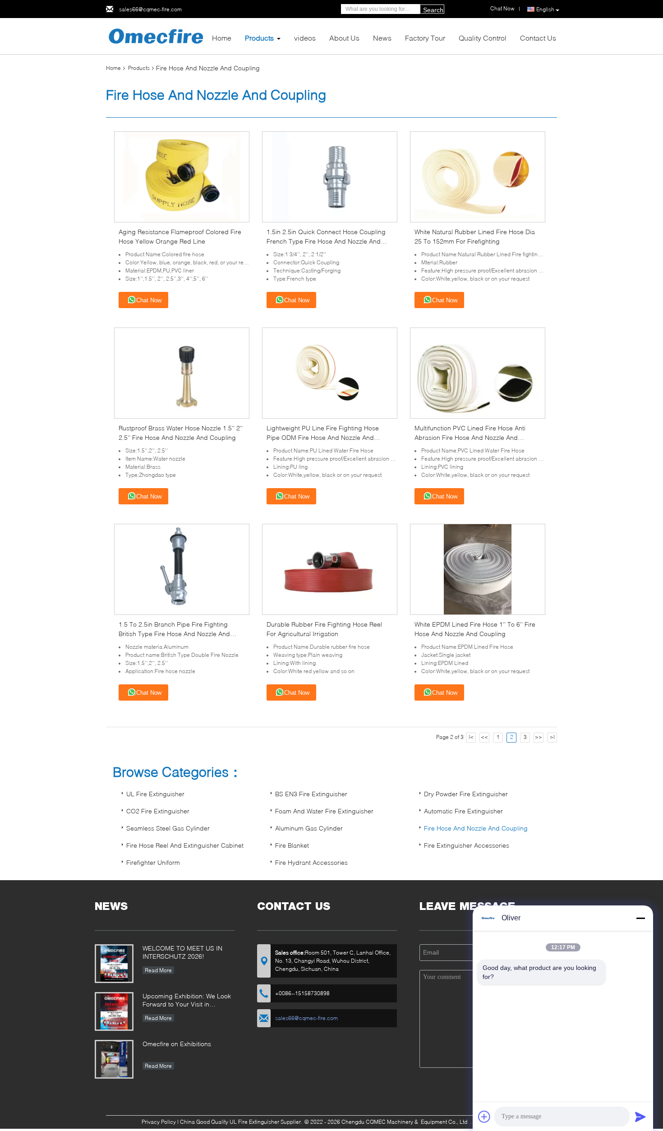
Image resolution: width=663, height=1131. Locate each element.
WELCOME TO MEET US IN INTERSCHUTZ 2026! (182, 952)
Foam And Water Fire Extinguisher (324, 811)
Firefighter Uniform (153, 862)
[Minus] (640, 918)
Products (259, 37)
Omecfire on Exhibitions (177, 1044)
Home (221, 37)
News (382, 37)
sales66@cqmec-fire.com (150, 9)
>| (552, 737)
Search (433, 10)
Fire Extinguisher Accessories (466, 845)
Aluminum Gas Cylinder (309, 828)
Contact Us (538, 37)
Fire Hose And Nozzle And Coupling (476, 828)
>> (538, 737)
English (545, 9)
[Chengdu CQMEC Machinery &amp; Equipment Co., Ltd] (155, 35)
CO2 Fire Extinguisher (157, 811)
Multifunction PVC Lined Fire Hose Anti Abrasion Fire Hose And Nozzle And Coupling (469, 437)
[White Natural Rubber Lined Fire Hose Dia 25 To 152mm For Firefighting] (477, 176)
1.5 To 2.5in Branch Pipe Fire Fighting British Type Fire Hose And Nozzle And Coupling (174, 633)
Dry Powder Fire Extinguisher (466, 794)
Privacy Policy (159, 1121)
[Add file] (484, 1116)
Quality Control (482, 37)
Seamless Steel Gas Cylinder (168, 828)
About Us (344, 37)
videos (305, 37)
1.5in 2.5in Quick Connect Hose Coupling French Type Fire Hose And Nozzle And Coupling (326, 241)
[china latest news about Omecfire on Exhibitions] (114, 1059)
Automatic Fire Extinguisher (463, 811)
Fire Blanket (292, 845)
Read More (158, 970)
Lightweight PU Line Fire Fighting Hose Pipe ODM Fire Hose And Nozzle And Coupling (323, 437)
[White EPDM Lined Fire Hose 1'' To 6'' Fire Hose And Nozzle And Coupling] (477, 568)
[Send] (640, 1116)
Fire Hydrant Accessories (311, 862)
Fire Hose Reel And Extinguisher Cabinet (185, 845)
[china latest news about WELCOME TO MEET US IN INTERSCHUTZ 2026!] (114, 964)
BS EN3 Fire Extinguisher (311, 794)
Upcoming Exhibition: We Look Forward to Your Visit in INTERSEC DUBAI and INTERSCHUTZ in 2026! (187, 1001)
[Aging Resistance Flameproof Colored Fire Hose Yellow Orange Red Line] (181, 176)
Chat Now (148, 300)
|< (471, 737)
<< (484, 737)
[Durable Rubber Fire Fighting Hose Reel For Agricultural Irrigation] (330, 568)
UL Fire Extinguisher (155, 794)
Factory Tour (425, 37)
